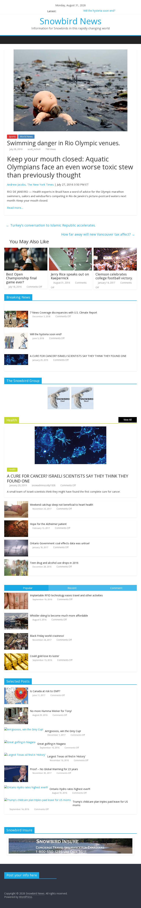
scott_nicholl (34, 149)
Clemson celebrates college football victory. (114, 276)
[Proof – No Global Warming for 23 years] (17, 767)
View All (128, 419)
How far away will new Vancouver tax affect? (98, 234)
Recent (72, 588)
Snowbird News (71, 21)
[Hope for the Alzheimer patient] (16, 522)
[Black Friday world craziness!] (17, 633)
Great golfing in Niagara (51, 743)
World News (26, 136)
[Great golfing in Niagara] (20, 742)
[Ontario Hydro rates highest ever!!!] (27, 787)
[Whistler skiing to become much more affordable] (17, 613)
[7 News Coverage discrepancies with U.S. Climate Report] (16, 312)
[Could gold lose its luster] (17, 653)
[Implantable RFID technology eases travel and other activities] (17, 592)
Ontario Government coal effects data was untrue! (60, 543)
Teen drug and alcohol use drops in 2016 (54, 563)
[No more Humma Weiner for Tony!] (17, 709)
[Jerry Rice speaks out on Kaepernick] (70, 250)
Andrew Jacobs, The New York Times (30, 184)
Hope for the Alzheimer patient (48, 524)
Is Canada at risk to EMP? (45, 691)
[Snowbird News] (8, 40)
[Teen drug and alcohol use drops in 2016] (16, 561)
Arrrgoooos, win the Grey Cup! (63, 731)
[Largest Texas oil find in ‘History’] (25, 754)
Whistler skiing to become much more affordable (59, 615)
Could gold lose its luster (44, 656)
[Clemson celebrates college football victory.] (115, 250)
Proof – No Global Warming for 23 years (54, 769)
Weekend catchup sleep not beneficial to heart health (61, 504)
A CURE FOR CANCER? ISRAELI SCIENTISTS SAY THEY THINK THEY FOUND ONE (78, 356)
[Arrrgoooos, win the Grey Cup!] (24, 729)
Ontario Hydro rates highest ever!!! (70, 789)
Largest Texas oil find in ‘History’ (66, 756)
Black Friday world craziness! (47, 636)
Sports (12, 136)
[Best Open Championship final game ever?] (25, 250)
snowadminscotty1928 (43, 485)
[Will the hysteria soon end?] (16, 334)
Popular (28, 588)
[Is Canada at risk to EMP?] (17, 689)
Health (12, 469)
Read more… (15, 207)
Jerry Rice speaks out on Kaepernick (70, 276)
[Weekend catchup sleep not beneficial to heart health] (16, 503)
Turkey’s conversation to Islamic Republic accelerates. (51, 225)
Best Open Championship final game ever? (21, 278)
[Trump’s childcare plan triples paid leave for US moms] (38, 800)
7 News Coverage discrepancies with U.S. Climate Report (63, 312)
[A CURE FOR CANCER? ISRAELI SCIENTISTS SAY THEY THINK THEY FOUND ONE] (16, 356)
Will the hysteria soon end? (99, 11)
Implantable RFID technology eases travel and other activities (66, 595)
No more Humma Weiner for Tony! (51, 711)
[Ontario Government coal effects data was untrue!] (16, 541)
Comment (116, 588)
